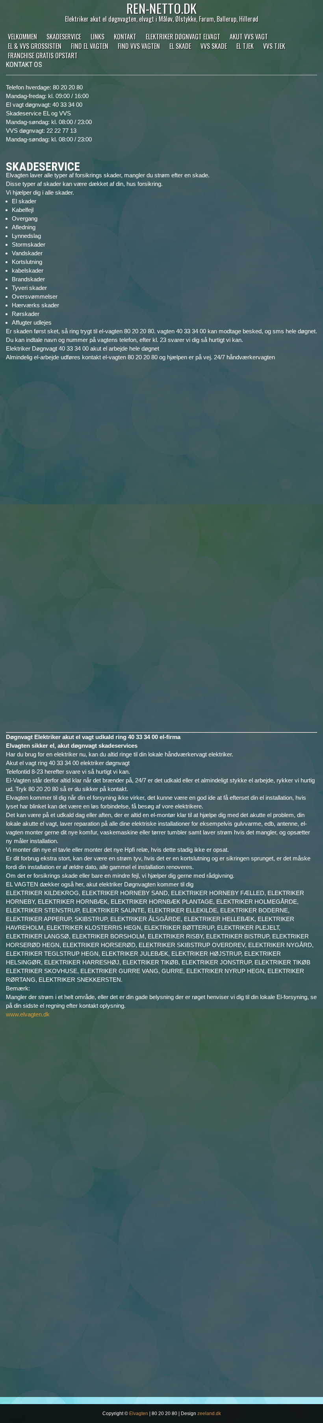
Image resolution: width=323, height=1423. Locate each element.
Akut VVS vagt (249, 36)
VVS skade (213, 46)
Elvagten (138, 1413)
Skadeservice (63, 36)
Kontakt (125, 36)
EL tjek (245, 46)
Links (97, 36)
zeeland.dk (209, 1413)
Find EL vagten (89, 46)
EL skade (180, 46)
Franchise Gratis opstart (43, 55)
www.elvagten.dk (28, 1014)
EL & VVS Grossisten (34, 46)
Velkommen (22, 36)
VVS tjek (274, 46)
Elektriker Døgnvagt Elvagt (183, 36)
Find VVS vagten (139, 46)
